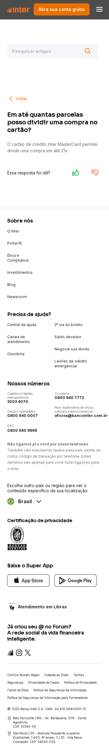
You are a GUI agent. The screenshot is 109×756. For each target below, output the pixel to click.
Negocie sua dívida (71, 349)
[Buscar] (87, 51)
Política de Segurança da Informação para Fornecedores (47, 697)
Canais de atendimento (18, 339)
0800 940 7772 (69, 397)
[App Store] (28, 580)
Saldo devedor (67, 337)
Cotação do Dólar (56, 675)
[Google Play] (75, 580)
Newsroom (17, 296)
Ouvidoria (16, 354)
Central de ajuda (21, 324)
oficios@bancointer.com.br (81, 415)
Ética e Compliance (18, 258)
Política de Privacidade (80, 682)
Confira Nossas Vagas (23, 675)
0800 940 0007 (22, 415)
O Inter (13, 231)
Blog (11, 284)
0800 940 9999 (22, 430)
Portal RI (14, 243)
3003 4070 (17, 401)
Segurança (15, 682)
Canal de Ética (17, 690)
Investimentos (20, 272)
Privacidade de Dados (43, 682)
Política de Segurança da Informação (60, 690)
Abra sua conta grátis (61, 9)
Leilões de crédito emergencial (70, 363)
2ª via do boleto (68, 324)
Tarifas (79, 675)
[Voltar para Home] (18, 9)
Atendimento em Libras (42, 606)
